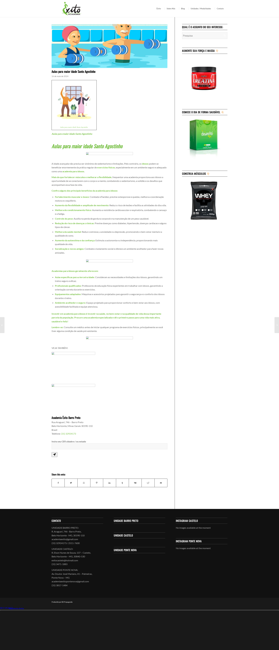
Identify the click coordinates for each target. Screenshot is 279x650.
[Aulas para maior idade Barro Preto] (2, 325)
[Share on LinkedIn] (109, 483)
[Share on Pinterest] (96, 483)
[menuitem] (160, 8)
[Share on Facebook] (58, 483)
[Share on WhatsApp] (84, 483)
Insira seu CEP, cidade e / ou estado (69, 441)
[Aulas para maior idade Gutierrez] (276, 325)
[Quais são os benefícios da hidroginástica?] (109, 46)
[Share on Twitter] (71, 483)
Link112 (4, 608)
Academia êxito (16, 608)
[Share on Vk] (135, 483)
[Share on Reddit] (148, 483)
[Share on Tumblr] (122, 483)
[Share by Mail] (161, 483)
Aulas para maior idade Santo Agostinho (74, 127)
